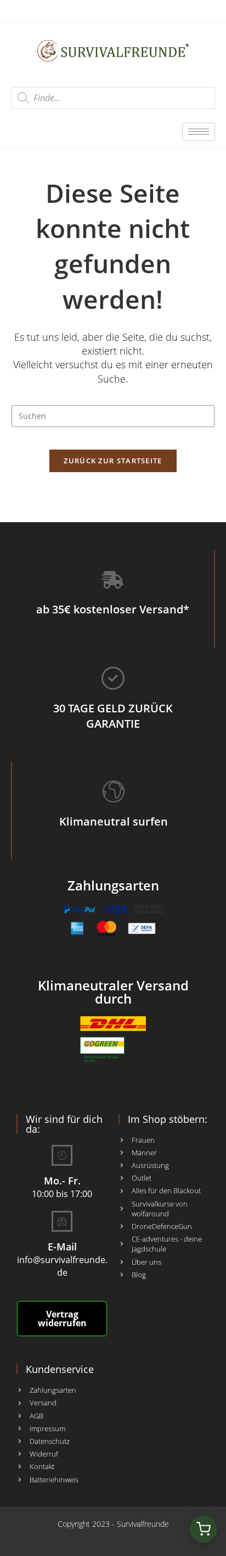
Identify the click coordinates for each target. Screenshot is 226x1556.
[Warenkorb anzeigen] (203, 1529)
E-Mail (62, 1246)
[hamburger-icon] (198, 132)
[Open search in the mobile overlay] (113, 98)
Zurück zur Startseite (113, 461)
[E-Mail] (62, 1221)
